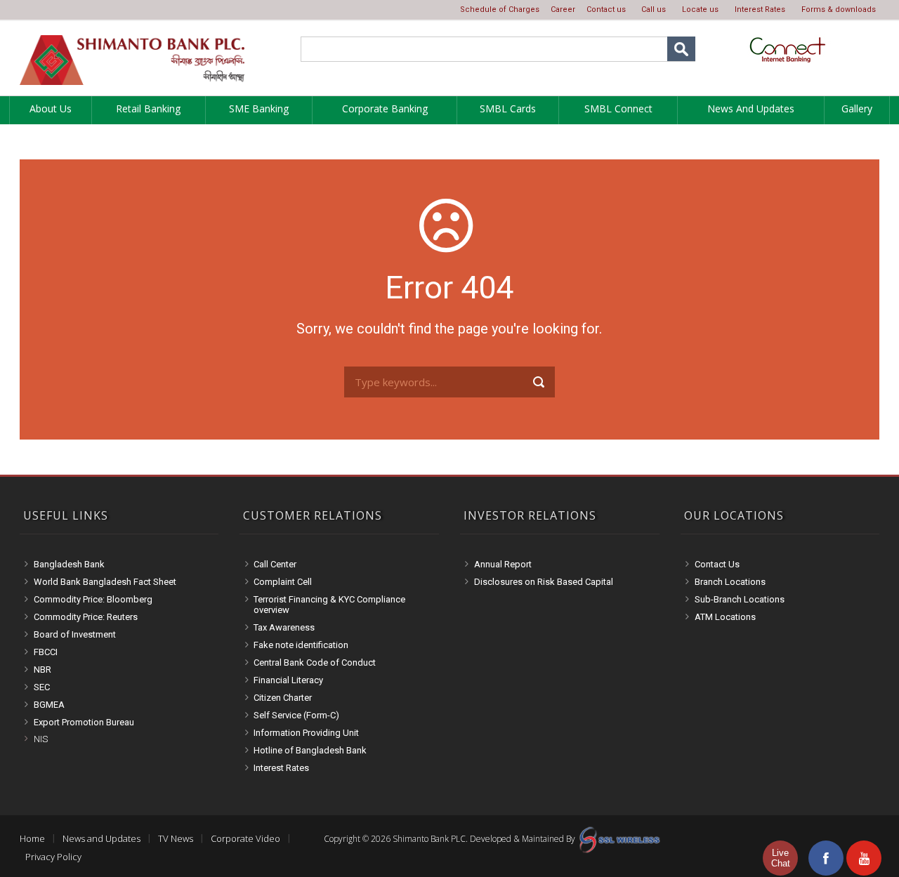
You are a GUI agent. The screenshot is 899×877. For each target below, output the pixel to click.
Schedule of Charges (499, 9)
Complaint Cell (283, 581)
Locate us (700, 9)
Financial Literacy (288, 680)
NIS (41, 739)
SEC (42, 687)
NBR (42, 669)
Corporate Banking (385, 108)
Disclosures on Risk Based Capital (543, 581)
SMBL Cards (508, 108)
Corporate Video (245, 838)
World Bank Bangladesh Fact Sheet (105, 581)
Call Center (275, 564)
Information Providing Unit (306, 732)
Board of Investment (75, 634)
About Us (50, 108)
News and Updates (750, 108)
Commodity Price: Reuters (86, 617)
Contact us (606, 9)
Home (32, 838)
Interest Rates (760, 9)
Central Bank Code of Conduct (315, 662)
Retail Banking (148, 108)
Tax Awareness (284, 627)
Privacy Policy (53, 856)
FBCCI (46, 652)
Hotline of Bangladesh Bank (310, 750)
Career (563, 9)
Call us (653, 9)
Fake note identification (301, 645)
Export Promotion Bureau (84, 722)
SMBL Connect (618, 108)
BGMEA (49, 704)
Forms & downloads (838, 9)
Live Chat (780, 858)
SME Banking (259, 108)
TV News (175, 838)
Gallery (856, 108)
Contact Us (717, 564)
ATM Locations (725, 617)
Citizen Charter (283, 697)
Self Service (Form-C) (296, 715)
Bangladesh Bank (69, 564)
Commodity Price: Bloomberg (93, 599)
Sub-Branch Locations (740, 599)
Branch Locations (730, 581)
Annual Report (503, 564)
